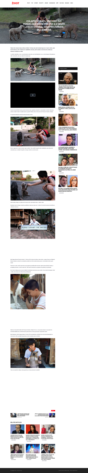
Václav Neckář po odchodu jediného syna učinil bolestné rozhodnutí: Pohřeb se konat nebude (66, 87)
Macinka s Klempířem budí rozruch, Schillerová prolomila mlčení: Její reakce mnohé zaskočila (68, 190)
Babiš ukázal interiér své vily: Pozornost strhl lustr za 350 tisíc (66, 108)
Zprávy (36, 3)
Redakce (67, 3)
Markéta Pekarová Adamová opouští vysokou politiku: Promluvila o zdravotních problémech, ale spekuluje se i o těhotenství (33, 437)
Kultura (62, 3)
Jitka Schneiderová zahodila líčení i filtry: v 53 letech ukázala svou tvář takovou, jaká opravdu (67, 129)
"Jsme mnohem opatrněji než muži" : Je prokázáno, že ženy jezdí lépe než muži (23, 415)
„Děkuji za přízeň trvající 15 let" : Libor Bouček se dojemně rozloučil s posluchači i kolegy (42, 415)
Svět (57, 3)
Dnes (71, 3)
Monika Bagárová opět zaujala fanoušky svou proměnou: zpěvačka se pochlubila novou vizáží (47, 437)
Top (32, 3)
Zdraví (46, 3)
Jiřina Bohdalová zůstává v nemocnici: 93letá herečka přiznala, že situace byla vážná (17, 456)
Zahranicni (52, 3)
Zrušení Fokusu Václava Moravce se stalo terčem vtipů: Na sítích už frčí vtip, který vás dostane (16, 437)
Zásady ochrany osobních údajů (63, 470)
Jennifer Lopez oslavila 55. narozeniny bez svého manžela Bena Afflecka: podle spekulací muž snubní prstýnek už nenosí (48, 457)
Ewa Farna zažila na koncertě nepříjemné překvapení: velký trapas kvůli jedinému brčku (32, 456)
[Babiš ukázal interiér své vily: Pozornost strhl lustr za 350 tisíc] (68, 100)
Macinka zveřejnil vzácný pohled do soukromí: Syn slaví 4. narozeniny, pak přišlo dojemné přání (67, 169)
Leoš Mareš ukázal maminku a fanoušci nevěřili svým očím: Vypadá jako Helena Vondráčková (67, 149)
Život (28, 3)
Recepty (41, 3)
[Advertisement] (32, 160)
